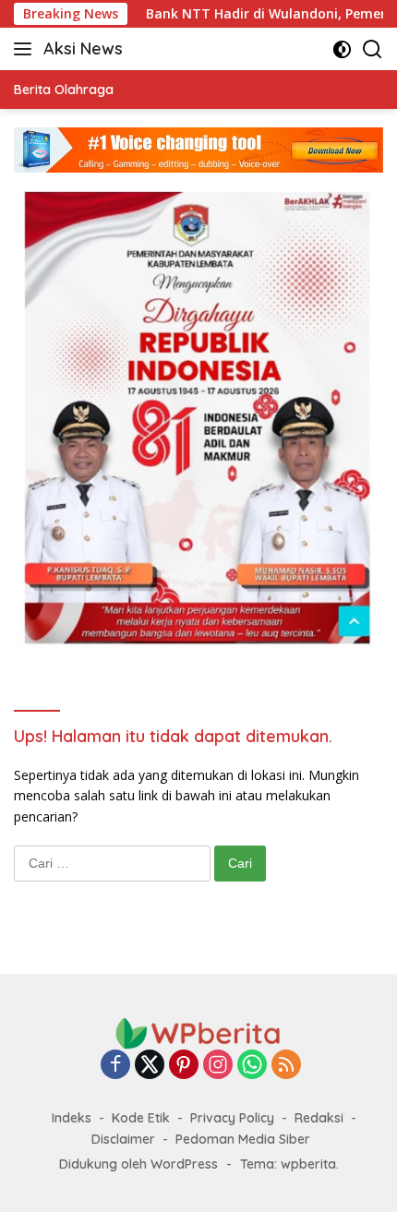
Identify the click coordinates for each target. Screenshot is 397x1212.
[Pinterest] (183, 1066)
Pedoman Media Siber (242, 1139)
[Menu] (26, 49)
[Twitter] (149, 1066)
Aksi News (83, 48)
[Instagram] (218, 1066)
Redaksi (319, 1118)
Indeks (71, 1118)
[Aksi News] (198, 1032)
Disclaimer (123, 1139)
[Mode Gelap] (342, 49)
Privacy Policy (232, 1118)
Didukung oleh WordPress (138, 1164)
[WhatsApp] (252, 1066)
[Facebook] (115, 1066)
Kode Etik (141, 1118)
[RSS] (286, 1066)
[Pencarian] (372, 49)
